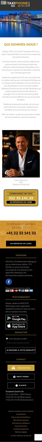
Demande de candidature (21, 423)
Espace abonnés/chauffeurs (21, 417)
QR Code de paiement (21, 420)
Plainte (22, 385)
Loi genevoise (21, 414)
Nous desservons (21, 426)
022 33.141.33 (21, 198)
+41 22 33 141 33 (21, 233)
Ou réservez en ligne (21, 202)
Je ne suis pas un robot (17, 338)
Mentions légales (21, 432)
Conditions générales (21, 429)
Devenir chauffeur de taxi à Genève (21, 411)
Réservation (23, 368)
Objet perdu (22, 376)
